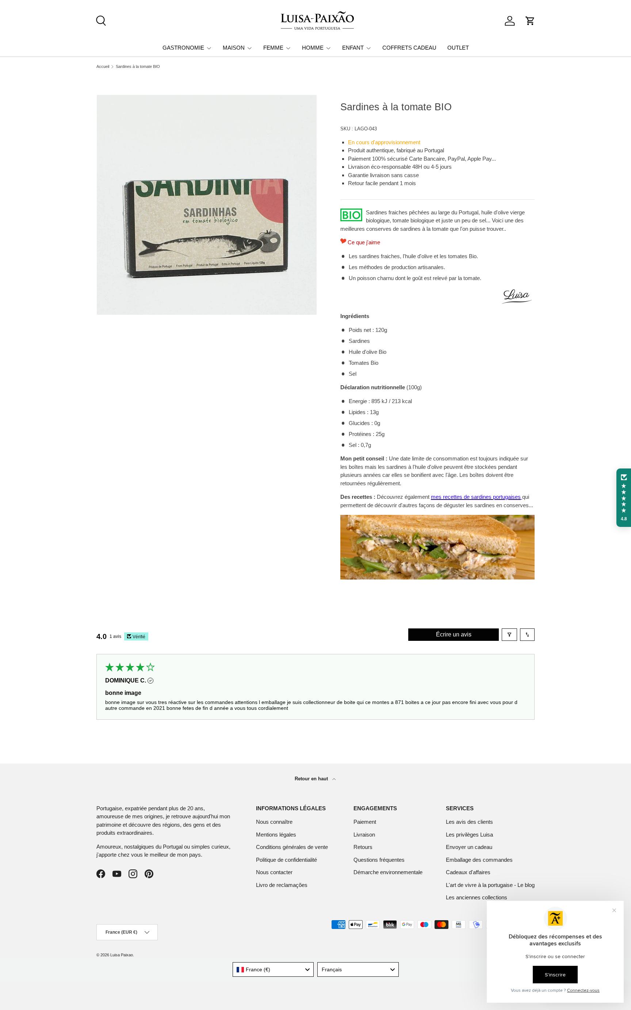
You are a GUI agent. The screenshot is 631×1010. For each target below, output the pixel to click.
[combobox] (273, 969)
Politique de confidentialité (286, 860)
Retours (362, 847)
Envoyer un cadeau (469, 847)
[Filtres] (509, 634)
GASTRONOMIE (183, 48)
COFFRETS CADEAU (409, 48)
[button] (530, 21)
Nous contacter (274, 872)
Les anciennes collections (476, 897)
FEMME (273, 48)
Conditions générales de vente (292, 847)
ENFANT (353, 48)
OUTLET (458, 48)
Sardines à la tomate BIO (138, 67)
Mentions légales (276, 834)
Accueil (102, 67)
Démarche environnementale (387, 872)
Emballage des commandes (479, 860)
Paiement (364, 822)
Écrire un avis (453, 634)
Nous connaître (274, 822)
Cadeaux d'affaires (468, 872)
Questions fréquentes (379, 860)
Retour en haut (312, 778)
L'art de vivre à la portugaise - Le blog (490, 885)
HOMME (313, 48)
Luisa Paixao (121, 955)
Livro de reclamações (281, 885)
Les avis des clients (469, 822)
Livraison (364, 834)
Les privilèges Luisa (469, 834)
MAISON (234, 48)
